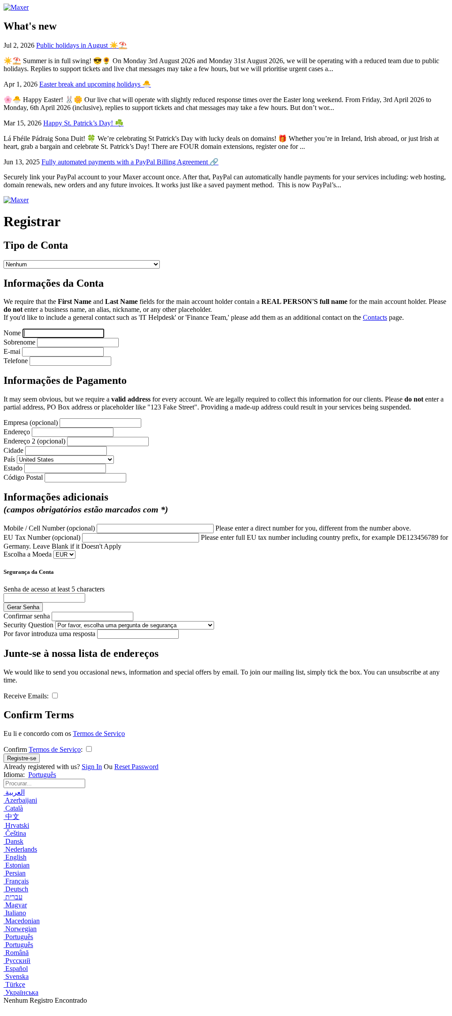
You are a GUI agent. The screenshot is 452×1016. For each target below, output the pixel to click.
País (10, 459)
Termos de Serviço (99, 733)
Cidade (14, 450)
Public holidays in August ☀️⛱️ (81, 45)
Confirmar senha (28, 616)
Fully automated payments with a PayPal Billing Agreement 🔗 (129, 162)
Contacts (375, 317)
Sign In (92, 766)
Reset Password (136, 766)
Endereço (18, 432)
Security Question (29, 625)
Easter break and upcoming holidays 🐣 (95, 84)
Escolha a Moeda (28, 554)
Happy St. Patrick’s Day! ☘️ (83, 123)
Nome (13, 333)
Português (42, 774)
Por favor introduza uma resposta (50, 633)
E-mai (13, 351)
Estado (14, 468)
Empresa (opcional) (32, 422)
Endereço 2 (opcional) (35, 441)
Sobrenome (20, 342)
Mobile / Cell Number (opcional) (49, 528)
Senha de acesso (27, 589)
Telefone (17, 360)
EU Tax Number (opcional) (42, 537)
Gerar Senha (23, 607)
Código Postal (24, 477)
